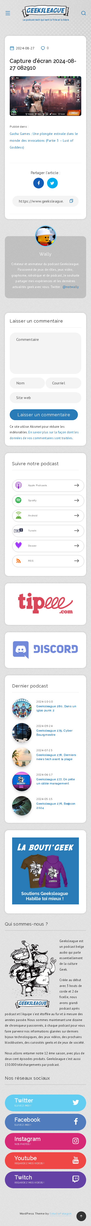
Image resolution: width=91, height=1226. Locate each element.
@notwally (71, 287)
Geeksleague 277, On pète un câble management (55, 781)
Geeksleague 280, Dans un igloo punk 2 (56, 708)
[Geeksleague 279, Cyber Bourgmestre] (22, 733)
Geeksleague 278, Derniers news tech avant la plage (56, 757)
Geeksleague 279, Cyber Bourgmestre (54, 732)
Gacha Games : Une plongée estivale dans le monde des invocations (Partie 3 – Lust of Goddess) (44, 140)
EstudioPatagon (60, 1213)
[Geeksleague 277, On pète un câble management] (22, 781)
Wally (45, 254)
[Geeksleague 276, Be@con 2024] (22, 806)
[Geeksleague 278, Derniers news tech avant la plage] (22, 757)
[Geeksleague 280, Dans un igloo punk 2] (22, 708)
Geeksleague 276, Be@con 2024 (55, 805)
